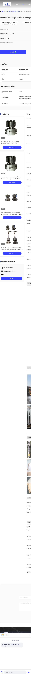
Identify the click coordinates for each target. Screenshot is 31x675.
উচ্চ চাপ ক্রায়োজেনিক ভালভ (14, 11)
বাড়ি (17, 4)
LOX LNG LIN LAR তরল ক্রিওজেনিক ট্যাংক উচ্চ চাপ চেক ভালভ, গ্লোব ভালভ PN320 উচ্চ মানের (11, 178)
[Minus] (29, 635)
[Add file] (2, 672)
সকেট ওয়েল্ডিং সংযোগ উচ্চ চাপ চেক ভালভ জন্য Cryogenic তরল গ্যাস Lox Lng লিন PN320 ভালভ (11, 214)
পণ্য (23, 4)
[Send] (28, 672)
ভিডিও (29, 4)
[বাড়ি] (7, 4)
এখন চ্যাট (12, 52)
